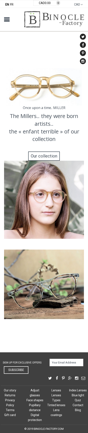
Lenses (56, 390)
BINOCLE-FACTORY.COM (49, 428)
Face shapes (34, 400)
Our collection (44, 156)
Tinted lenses (56, 405)
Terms (10, 410)
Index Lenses (78, 390)
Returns (10, 395)
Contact (78, 405)
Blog (78, 410)
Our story (10, 390)
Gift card (10, 415)
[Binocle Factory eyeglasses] (54, 13)
